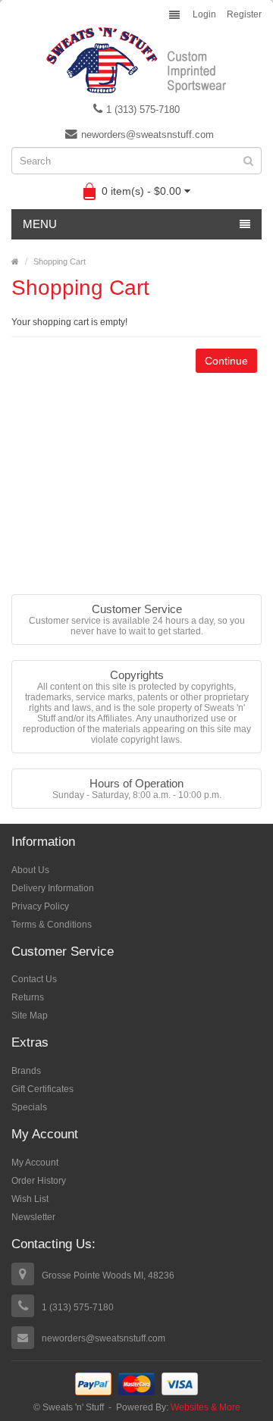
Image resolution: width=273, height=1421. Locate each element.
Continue (226, 361)
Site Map (29, 1015)
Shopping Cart (59, 261)
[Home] (15, 261)
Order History (38, 1180)
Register (244, 14)
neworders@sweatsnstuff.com (147, 134)
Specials (29, 1107)
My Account (34, 1162)
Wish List (30, 1199)
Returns (27, 997)
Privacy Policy (40, 906)
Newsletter (33, 1217)
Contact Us (34, 979)
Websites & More (205, 1407)
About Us (30, 870)
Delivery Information (52, 888)
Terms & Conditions (51, 924)
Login (204, 14)
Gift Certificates (42, 1089)
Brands (26, 1071)
